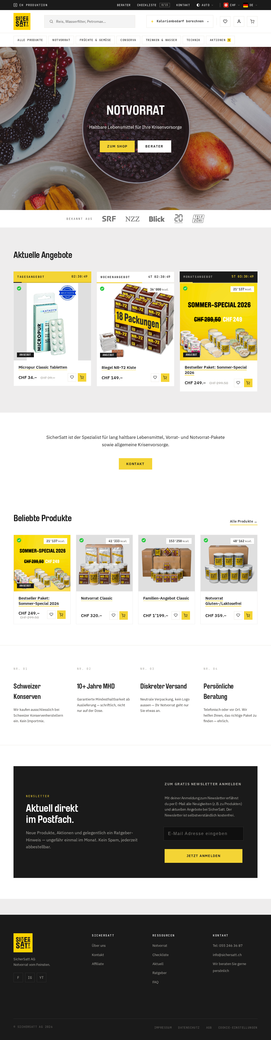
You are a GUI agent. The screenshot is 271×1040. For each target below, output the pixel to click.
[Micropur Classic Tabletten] (52, 321)
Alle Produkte (30, 40)
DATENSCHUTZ (189, 1027)
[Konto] (239, 21)
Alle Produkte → (244, 521)
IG (30, 977)
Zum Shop (117, 146)
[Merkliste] (225, 21)
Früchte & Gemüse (95, 40)
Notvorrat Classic (96, 598)
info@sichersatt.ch (227, 955)
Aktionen (217, 40)
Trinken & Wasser (161, 40)
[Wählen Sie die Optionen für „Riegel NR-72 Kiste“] (165, 377)
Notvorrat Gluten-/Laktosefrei (223, 601)
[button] (82, 377)
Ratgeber (159, 973)
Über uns (99, 945)
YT (41, 977)
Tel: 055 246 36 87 (228, 945)
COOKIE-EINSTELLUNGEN (238, 1027)
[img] (19, 288)
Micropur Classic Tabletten (43, 367)
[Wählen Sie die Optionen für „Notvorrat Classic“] (123, 615)
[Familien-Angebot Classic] (166, 563)
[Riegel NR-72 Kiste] (135, 322)
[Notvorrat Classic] (104, 563)
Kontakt (183, 5)
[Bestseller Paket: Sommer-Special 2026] (218, 321)
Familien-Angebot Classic (166, 598)
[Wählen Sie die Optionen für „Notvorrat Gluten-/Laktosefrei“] (248, 615)
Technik (193, 40)
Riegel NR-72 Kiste (119, 367)
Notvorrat (61, 40)
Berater (124, 5)
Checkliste (152, 5)
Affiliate (98, 964)
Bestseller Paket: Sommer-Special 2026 (216, 370)
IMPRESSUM (163, 1027)
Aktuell (158, 964)
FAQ (155, 982)
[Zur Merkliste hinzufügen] (72, 377)
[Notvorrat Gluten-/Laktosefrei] (229, 563)
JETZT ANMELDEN (204, 856)
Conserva (128, 40)
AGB (209, 1027)
